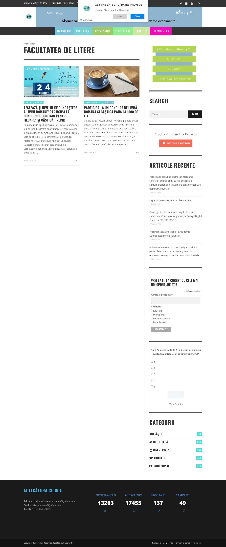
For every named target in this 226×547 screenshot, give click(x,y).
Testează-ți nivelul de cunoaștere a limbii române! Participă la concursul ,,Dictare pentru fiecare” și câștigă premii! (50, 114)
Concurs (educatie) (33, 102)
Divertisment (159, 322)
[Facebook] (180, 3)
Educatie (109, 102)
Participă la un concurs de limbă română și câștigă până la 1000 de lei (111, 112)
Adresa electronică (162, 294)
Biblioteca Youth (161, 318)
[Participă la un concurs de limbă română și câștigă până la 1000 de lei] (106, 81)
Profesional (159, 314)
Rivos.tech (67, 543)
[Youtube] (191, 3)
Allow (137, 16)
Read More (29, 160)
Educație (157, 310)
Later (119, 16)
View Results (176, 404)
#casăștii (155, 434)
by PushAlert (88, 19)
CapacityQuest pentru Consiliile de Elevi (170, 200)
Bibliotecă (160, 442)
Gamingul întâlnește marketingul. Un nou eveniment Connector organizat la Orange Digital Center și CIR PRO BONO (175, 216)
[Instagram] (186, 3)
